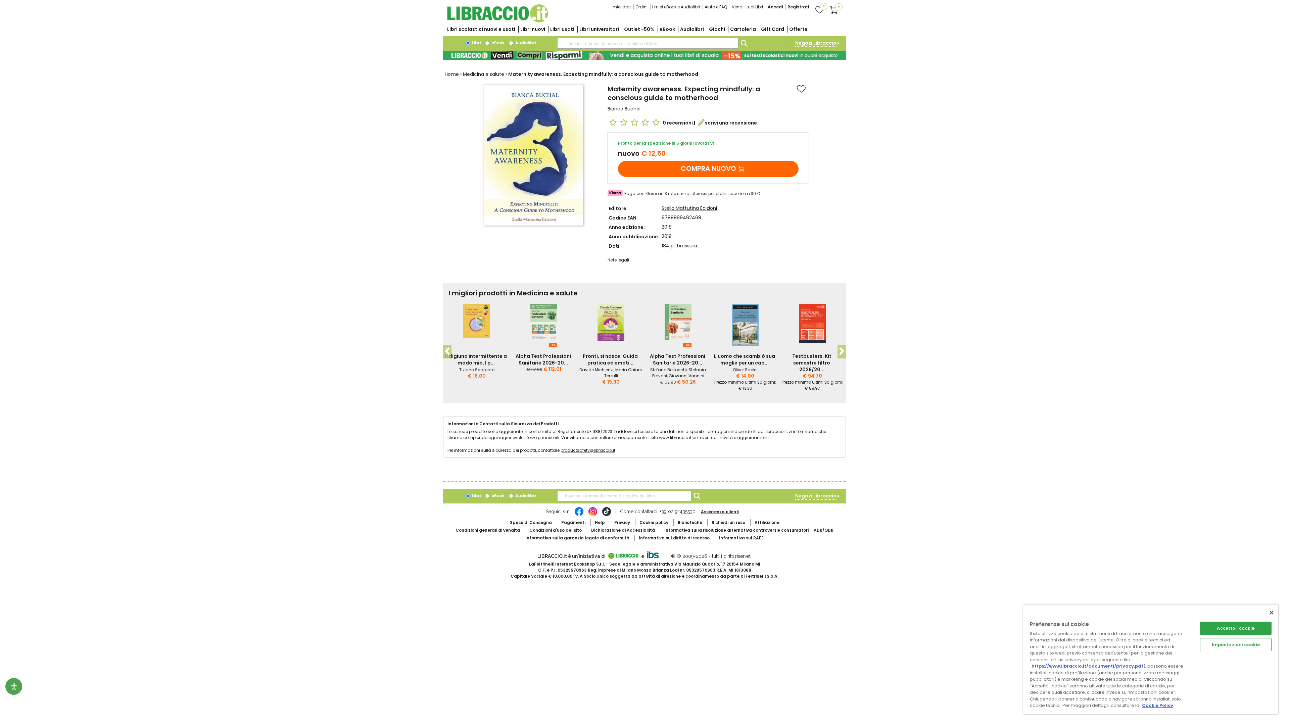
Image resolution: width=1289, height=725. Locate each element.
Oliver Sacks (745, 370)
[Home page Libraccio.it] (497, 21)
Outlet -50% (639, 29)
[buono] (644, 55)
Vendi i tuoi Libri (747, 7)
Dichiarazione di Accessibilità (623, 530)
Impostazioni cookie (1236, 644)
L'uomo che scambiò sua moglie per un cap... (744, 359)
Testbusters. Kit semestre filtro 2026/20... (811, 363)
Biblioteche (690, 522)
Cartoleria (743, 29)
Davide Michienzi (596, 370)
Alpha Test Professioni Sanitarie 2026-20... (543, 359)
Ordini (641, 7)
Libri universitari (599, 29)
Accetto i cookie (1235, 628)
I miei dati (621, 7)
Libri (476, 43)
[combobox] (647, 43)
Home (452, 74)
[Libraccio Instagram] (593, 515)
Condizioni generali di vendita (488, 530)
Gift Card (772, 29)
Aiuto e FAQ (716, 7)
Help (600, 522)
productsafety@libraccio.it (588, 450)
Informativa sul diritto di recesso (674, 538)
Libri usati (562, 29)
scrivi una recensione (731, 122)
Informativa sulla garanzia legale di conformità (577, 538)
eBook (667, 29)
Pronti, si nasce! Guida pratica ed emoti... (610, 359)
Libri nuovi (532, 29)
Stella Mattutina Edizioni (689, 208)
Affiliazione (767, 522)
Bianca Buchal (624, 108)
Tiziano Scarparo (476, 370)
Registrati (798, 7)
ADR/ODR (748, 530)
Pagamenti (573, 522)
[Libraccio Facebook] (579, 515)
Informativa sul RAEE (741, 538)
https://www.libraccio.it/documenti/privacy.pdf (1087, 666)
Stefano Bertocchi (668, 370)
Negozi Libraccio (816, 43)
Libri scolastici (481, 29)
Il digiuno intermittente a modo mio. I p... (476, 359)
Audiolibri (692, 29)
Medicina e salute (483, 74)
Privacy (622, 522)
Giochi (717, 29)
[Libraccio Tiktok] (606, 515)
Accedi (775, 7)
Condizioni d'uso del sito (555, 530)
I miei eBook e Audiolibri (676, 7)
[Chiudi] (1272, 613)
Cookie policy (653, 522)
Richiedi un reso (728, 522)
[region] (1150, 659)
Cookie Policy (1157, 705)
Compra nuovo (708, 168)
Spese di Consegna (531, 522)
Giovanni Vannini (686, 376)
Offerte (798, 29)
